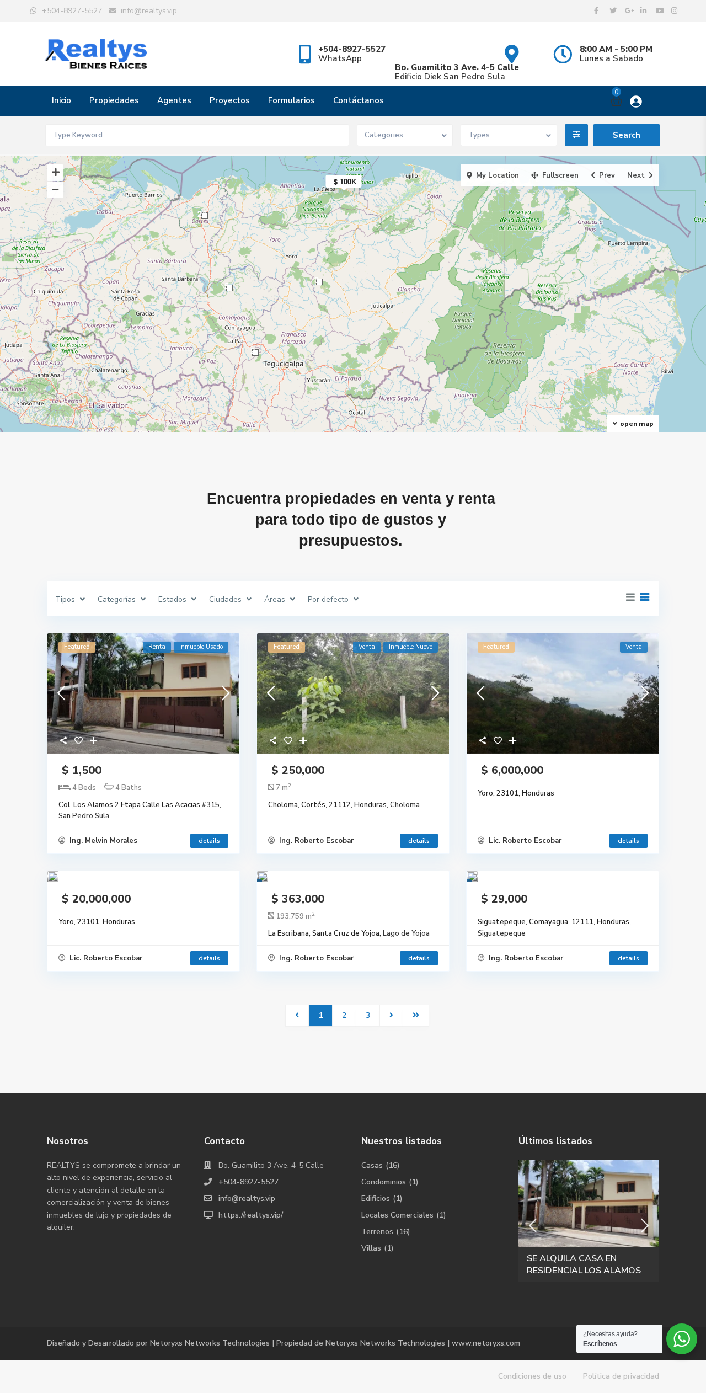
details (209, 840)
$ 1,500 (79, 770)
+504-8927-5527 (248, 1182)
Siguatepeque (502, 933)
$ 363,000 (296, 899)
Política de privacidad (621, 1376)
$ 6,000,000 (510, 770)
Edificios (375, 1198)
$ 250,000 (296, 770)
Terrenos (377, 1231)
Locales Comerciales (397, 1215)
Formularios (291, 100)
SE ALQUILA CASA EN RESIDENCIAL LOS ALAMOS (584, 1264)
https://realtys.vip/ (250, 1215)
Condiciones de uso (532, 1376)
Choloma (405, 805)
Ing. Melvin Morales (102, 841)
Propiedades (114, 100)
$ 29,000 (502, 899)
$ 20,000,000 (94, 899)
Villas (371, 1248)
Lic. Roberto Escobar (523, 841)
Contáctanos (358, 100)
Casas (372, 1165)
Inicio (61, 100)
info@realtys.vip (246, 1198)
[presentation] (532, 1226)
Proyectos (230, 100)
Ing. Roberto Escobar (315, 841)
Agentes (174, 100)
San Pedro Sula (83, 816)
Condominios (383, 1182)
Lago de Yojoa (406, 933)
